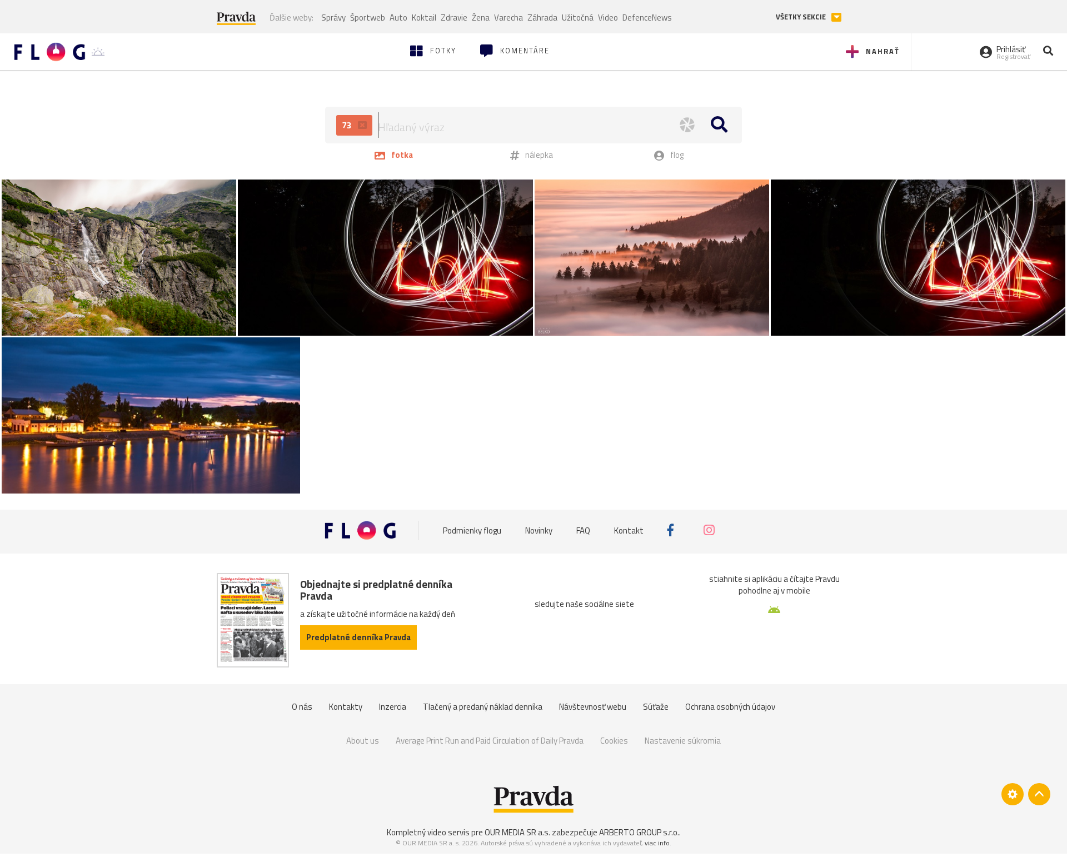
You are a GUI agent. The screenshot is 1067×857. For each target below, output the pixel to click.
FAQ (583, 530)
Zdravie (454, 17)
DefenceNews (647, 17)
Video (608, 17)
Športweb (367, 17)
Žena (481, 17)
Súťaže (656, 706)
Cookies (614, 740)
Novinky (538, 530)
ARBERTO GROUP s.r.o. (639, 832)
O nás (302, 706)
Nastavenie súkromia (683, 740)
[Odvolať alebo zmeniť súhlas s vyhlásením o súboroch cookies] (1012, 794)
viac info (657, 843)
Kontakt (629, 530)
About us (362, 740)
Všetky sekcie (801, 17)
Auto (398, 17)
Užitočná (578, 17)
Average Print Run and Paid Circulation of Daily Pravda (490, 740)
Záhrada (542, 17)
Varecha (508, 17)
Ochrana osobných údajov (730, 706)
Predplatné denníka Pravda (358, 637)
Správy (333, 17)
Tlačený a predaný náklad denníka (482, 706)
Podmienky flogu (472, 530)
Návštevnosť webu (592, 706)
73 (348, 125)
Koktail (424, 17)
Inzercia (392, 706)
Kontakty (345, 706)
